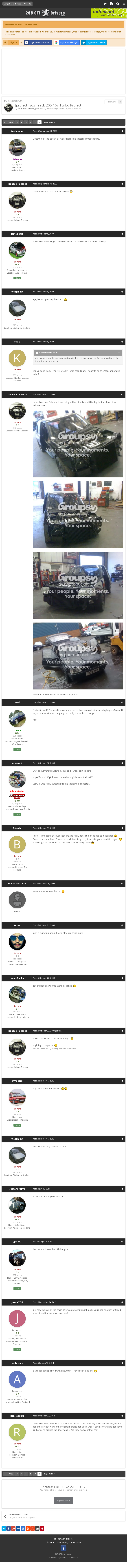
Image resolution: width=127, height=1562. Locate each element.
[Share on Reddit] (28, 1528)
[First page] (5, 122)
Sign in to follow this (14, 101)
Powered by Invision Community (63, 1557)
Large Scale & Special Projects (67, 108)
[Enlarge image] (78, 443)
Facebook (63, 1548)
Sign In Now (63, 1500)
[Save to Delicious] (23, 1528)
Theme (49, 1542)
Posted (45, 131)
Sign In (13, 42)
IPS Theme (58, 1539)
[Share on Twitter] (4, 1528)
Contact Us (76, 1542)
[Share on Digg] (18, 1528)
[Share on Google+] (13, 1528)
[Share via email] (37, 1528)
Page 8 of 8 (49, 122)
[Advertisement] (63, 70)
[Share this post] (122, 131)
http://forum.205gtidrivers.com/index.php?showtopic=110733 (63, 777)
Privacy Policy (62, 1542)
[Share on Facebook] (8, 1528)
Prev (11, 122)
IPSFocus (69, 1539)
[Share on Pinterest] (42, 1528)
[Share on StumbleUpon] (32, 1528)
